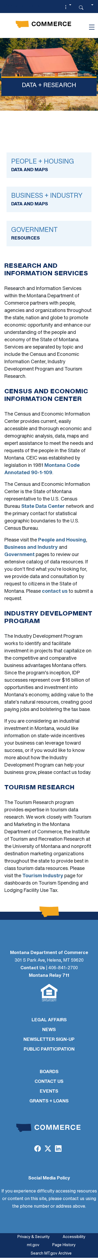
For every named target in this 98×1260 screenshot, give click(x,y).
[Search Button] (81, 7)
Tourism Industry (42, 876)
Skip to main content (24, 6)
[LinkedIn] (58, 1149)
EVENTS (49, 1091)
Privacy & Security (33, 1237)
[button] (68, 7)
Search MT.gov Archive (51, 1254)
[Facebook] (37, 1149)
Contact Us (32, 968)
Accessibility (74, 1237)
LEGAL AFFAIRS (49, 1020)
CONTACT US (49, 1082)
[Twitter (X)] (48, 1149)
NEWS (49, 1030)
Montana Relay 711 (49, 976)
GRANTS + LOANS (49, 1101)
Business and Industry (31, 547)
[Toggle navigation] (91, 27)
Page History (63, 1245)
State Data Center (43, 506)
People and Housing (62, 540)
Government (19, 555)
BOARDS (49, 1072)
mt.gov (33, 1245)
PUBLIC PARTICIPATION (49, 1049)
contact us (55, 591)
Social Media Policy (49, 1178)
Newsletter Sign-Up (49, 1040)
